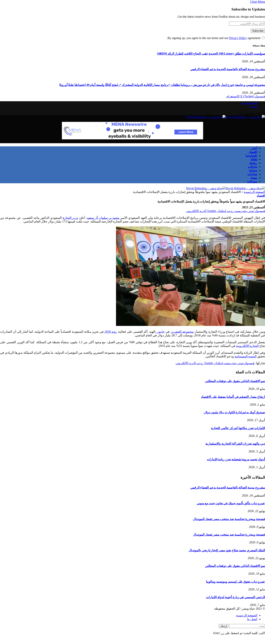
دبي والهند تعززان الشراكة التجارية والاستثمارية (235, 443)
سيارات (252, 174)
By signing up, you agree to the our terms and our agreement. (214, 38)
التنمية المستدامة (245, 356)
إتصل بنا (253, 106)
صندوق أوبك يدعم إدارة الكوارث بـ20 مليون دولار (234, 412)
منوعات (252, 181)
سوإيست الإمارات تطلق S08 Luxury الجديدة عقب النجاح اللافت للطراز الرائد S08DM (211, 53)
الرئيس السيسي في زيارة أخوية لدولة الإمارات (235, 597)
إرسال (223, 626)
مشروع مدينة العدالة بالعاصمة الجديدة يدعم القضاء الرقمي (227, 69)
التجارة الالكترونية (247, 345)
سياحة (253, 170)
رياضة (253, 163)
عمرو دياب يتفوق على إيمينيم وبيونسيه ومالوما (235, 581)
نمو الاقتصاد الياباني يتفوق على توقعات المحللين (235, 381)
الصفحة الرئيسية (249, 103)
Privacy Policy (238, 38)
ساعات (252, 166)
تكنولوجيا (251, 155)
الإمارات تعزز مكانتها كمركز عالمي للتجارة (238, 428)
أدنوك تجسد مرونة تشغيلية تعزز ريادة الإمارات (236, 459)
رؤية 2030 (111, 331)
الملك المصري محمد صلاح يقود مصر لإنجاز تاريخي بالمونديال (227, 550)
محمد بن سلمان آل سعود (103, 217)
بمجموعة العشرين (182, 331)
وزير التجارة (70, 217)
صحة (254, 177)
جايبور (161, 331)
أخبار (254, 148)
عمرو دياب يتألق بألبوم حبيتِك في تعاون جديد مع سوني (231, 503)
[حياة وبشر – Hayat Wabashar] (225, 117)
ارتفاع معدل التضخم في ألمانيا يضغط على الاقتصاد (233, 396)
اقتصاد (253, 152)
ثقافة (254, 159)
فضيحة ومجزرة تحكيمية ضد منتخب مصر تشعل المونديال (229, 519)
